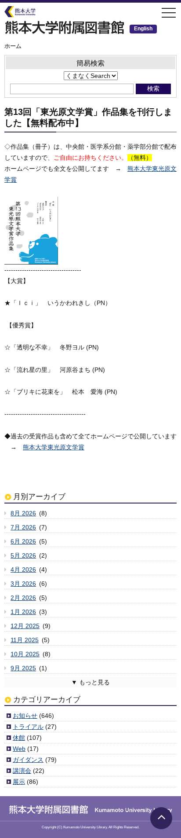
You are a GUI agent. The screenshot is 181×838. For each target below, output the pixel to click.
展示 (19, 781)
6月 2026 (23, 541)
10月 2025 (25, 654)
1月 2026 (23, 612)
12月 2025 (25, 626)
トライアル (28, 726)
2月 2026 (23, 598)
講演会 (22, 770)
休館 (19, 737)
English (143, 29)
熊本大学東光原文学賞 (53, 447)
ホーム (13, 46)
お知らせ (25, 715)
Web (19, 748)
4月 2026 (23, 569)
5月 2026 (23, 555)
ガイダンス (28, 759)
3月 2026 (23, 584)
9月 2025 (23, 668)
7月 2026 (23, 527)
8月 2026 (23, 513)
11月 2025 (25, 640)
